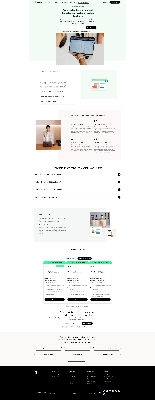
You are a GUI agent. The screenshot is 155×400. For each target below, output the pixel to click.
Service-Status (107, 381)
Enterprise (72, 2)
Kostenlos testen (55, 299)
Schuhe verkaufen (48, 354)
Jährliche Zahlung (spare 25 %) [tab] (84, 258)
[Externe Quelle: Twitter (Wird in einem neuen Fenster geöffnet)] (107, 391)
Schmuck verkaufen (106, 348)
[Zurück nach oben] (36, 372)
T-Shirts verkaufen (77, 348)
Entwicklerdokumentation (75, 374)
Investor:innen (55, 378)
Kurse (88, 378)
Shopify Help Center (108, 374)
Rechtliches (67, 392)
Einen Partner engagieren (109, 378)
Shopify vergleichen (91, 376)
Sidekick (61, 86)
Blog (88, 374)
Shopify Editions (55, 376)
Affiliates (71, 383)
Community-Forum (108, 376)
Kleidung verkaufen (48, 348)
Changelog (89, 383)
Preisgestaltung (64, 2)
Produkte (56, 2)
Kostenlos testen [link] (91, 27)
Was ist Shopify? (55, 374)
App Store (72, 378)
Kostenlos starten (115, 2)
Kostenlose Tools (91, 381)
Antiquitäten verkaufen (107, 354)
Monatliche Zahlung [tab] (70, 258)
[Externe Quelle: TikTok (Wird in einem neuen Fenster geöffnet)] (116, 391)
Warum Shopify (47, 2)
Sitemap (85, 392)
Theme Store (72, 376)
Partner (71, 381)
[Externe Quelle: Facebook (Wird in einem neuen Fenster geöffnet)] (104, 391)
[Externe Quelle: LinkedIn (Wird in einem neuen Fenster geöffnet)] (119, 391)
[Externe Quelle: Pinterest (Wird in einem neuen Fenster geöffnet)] (104, 394)
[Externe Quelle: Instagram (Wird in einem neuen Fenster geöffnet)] (113, 391)
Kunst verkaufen (77, 354)
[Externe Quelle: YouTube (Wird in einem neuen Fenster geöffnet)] (110, 391)
